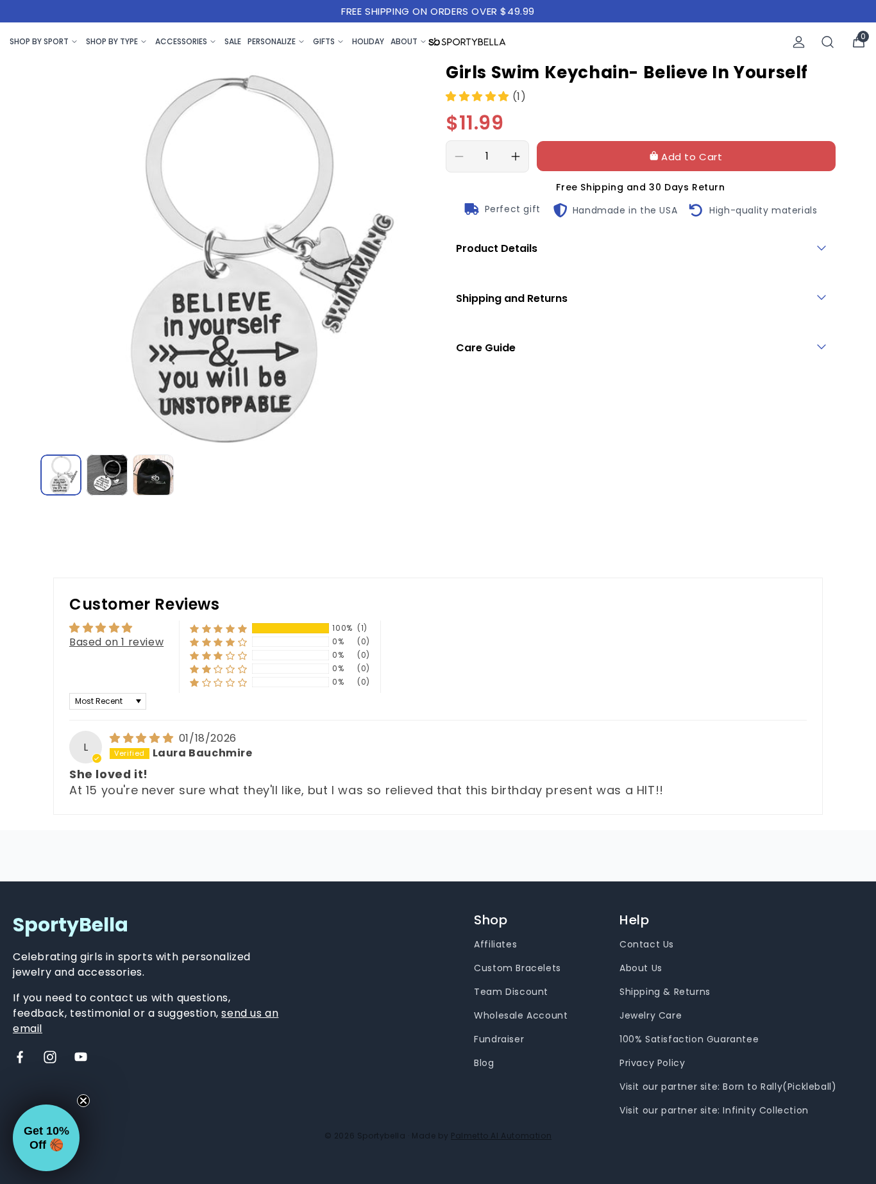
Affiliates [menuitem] (495, 944)
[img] (143, 738)
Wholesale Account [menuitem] (521, 1015)
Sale (232, 41)
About (404, 41)
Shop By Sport (39, 41)
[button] (479, 96)
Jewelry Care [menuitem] (650, 1015)
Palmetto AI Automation (501, 1135)
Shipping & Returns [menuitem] (665, 991)
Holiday (368, 41)
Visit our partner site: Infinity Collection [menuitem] (714, 1110)
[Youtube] (80, 1057)
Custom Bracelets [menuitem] (517, 968)
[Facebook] (20, 1057)
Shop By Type (112, 41)
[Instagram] (50, 1057)
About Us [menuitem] (640, 968)
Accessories (181, 41)
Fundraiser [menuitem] (499, 1039)
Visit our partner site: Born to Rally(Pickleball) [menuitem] (727, 1086)
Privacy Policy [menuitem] (652, 1062)
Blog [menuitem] (484, 1062)
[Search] (828, 42)
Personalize (272, 41)
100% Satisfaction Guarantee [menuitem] (689, 1039)
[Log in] (799, 42)
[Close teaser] (83, 1100)
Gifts (324, 41)
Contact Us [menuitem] (646, 944)
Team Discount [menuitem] (511, 991)
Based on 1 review (116, 642)
